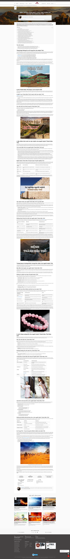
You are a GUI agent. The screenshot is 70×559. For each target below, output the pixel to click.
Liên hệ (26, 546)
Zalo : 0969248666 (49, 532)
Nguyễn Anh (23, 487)
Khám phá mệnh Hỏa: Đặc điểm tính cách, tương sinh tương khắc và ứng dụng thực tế (34, 523)
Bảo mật (31, 544)
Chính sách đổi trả (16, 547)
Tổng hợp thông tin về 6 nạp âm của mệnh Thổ (23, 29)
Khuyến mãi (26, 545)
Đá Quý (26, 3)
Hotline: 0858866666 (21, 532)
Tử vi (16, 5)
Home (14, 5)
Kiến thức (47, 0)
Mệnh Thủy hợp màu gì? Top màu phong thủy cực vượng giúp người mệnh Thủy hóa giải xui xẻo (34, 508)
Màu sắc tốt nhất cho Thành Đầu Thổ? (22, 39)
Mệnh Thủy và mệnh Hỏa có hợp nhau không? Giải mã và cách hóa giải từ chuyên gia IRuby (20, 508)
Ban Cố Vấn (48, 3)
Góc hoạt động (26, 544)
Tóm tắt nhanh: (20, 28)
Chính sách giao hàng (16, 545)
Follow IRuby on (21, 19)
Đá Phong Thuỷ (44, 3)
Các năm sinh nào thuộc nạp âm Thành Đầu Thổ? (24, 31)
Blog (50, 0)
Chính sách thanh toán (16, 544)
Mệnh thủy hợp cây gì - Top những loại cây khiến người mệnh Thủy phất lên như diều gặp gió (20, 523)
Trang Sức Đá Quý (22, 3)
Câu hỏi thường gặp (16, 550)
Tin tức (40, 0)
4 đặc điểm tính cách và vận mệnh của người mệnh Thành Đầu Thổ (26, 32)
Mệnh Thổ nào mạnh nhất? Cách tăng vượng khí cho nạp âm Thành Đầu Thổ (48, 507)
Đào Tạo (43, 0)
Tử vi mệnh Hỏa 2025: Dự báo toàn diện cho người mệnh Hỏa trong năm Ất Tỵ (49, 522)
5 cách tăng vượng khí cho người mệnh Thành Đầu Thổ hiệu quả (25, 38)
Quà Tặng (52, 3)
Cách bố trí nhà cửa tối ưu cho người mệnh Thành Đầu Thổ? (25, 41)
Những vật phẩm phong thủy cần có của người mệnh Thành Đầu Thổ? (26, 42)
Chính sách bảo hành (16, 548)
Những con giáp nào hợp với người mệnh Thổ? (24, 37)
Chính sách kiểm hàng (16, 546)
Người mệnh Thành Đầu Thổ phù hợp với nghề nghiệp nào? (25, 33)
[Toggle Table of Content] (52, 27)
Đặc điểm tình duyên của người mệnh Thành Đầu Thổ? (24, 36)
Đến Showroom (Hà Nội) (17, 551)
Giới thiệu (17, 3)
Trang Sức (30, 3)
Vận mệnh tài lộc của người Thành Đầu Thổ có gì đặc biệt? (25, 34)
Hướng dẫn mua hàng (16, 549)
